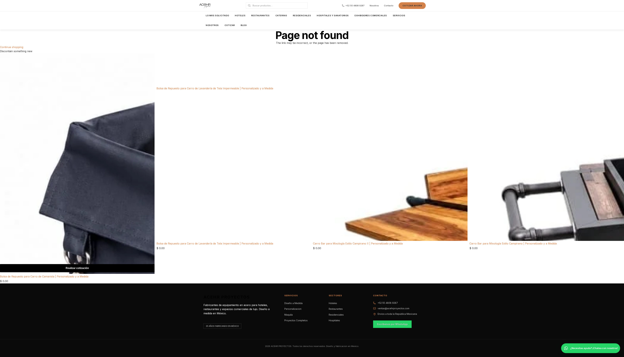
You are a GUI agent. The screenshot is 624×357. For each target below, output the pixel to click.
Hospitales (334, 320)
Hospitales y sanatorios (333, 15)
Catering (281, 15)
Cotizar (230, 25)
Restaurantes (260, 15)
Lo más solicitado (217, 15)
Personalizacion (292, 308)
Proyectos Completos (296, 320)
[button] (590, 348)
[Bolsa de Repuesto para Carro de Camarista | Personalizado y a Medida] (77, 163)
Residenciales (302, 15)
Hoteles (240, 15)
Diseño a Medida (293, 303)
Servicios (399, 15)
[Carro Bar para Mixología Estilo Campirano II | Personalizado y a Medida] (390, 69)
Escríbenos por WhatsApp (392, 324)
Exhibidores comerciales (371, 15)
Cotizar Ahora (412, 5)
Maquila (288, 314)
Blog (244, 25)
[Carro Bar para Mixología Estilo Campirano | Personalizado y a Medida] (546, 69)
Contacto (388, 5)
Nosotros (374, 5)
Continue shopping (11, 47)
